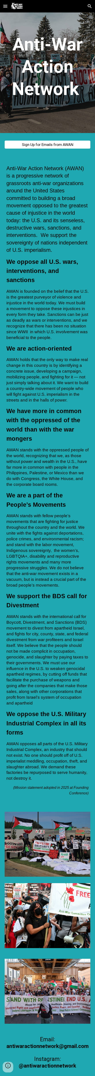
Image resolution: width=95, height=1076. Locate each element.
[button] (5, 6)
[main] (48, 66)
